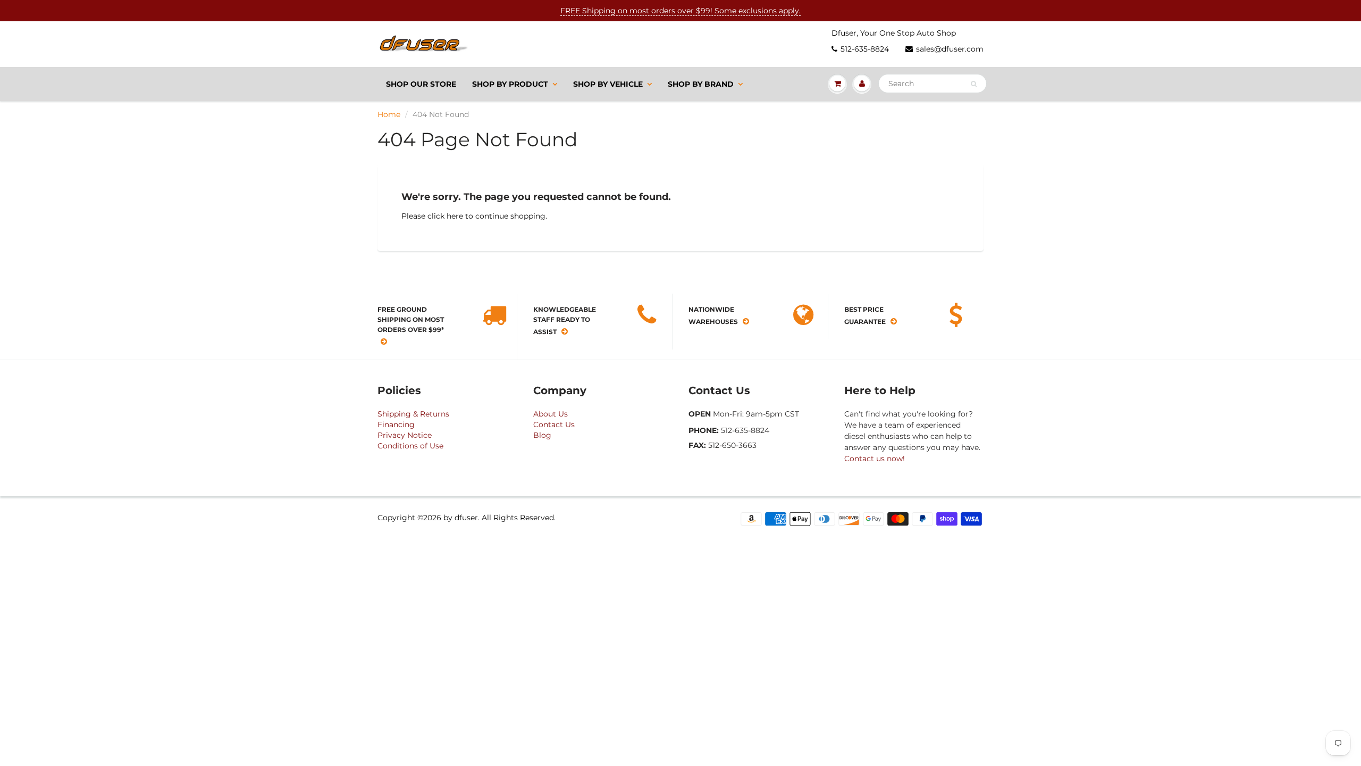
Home (388, 114)
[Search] (973, 84)
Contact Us (554, 424)
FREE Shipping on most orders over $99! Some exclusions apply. (680, 10)
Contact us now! (874, 458)
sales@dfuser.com (950, 49)
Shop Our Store (421, 84)
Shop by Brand (701, 84)
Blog (542, 435)
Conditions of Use (410, 446)
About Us (550, 414)
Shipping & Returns (413, 414)
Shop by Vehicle (608, 84)
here (455, 216)
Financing (396, 424)
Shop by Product (510, 84)
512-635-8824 (865, 49)
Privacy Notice (404, 435)
